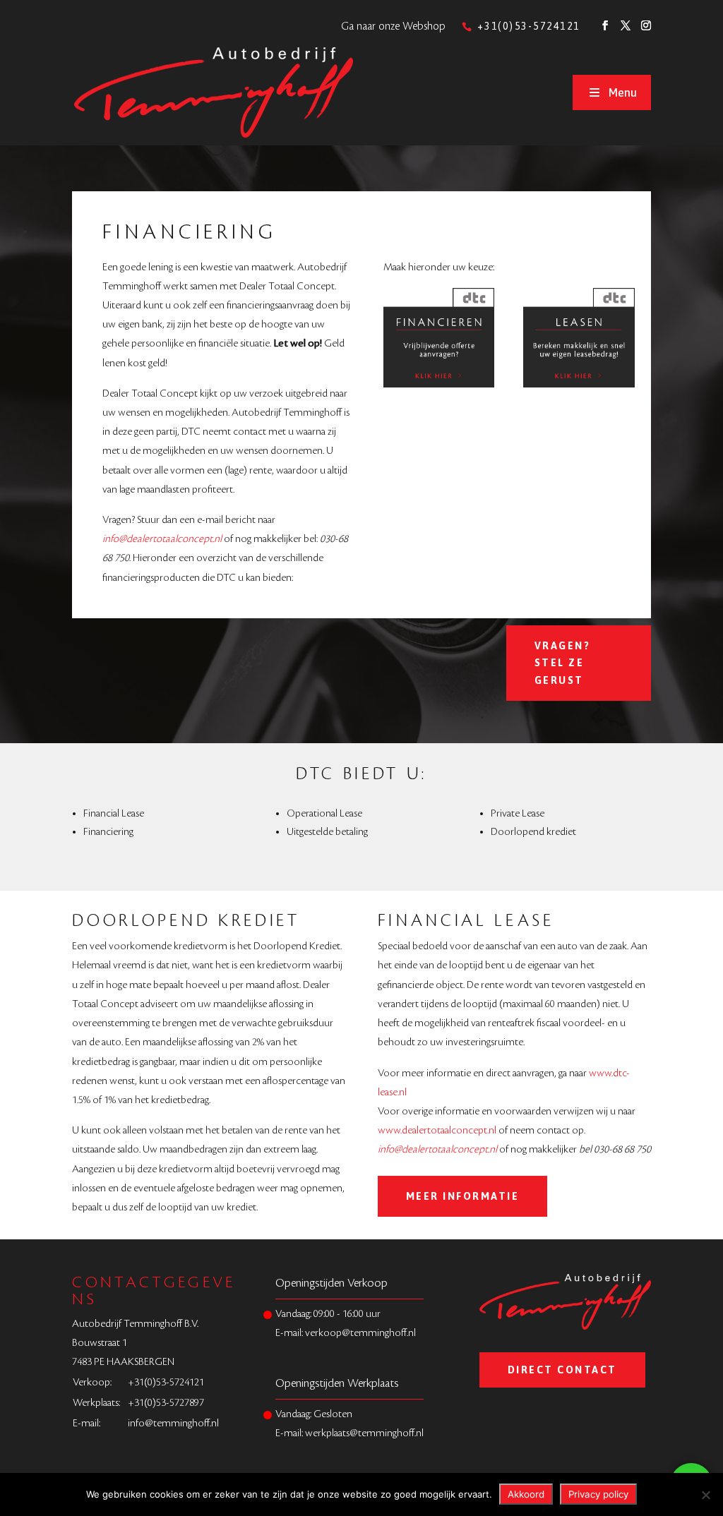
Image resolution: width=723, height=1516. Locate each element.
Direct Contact (562, 1370)
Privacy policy (598, 1494)
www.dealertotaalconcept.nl (437, 1130)
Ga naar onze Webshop (393, 26)
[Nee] (705, 1495)
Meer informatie (463, 1196)
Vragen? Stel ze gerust (562, 663)
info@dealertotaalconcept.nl (162, 539)
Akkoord (526, 1494)
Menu (623, 92)
